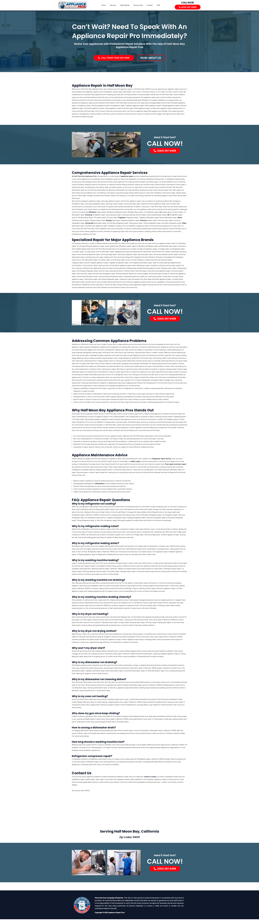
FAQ (158, 5)
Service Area (138, 5)
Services (113, 5)
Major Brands (124, 5)
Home (103, 5)
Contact (150, 5)
